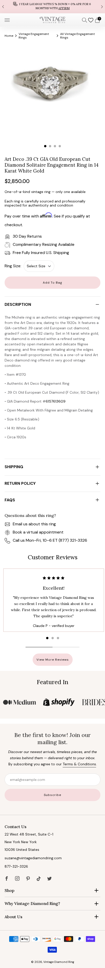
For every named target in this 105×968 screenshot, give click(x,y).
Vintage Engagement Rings (34, 35)
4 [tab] (60, 146)
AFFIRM (64, 8)
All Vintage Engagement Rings (77, 35)
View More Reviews (52, 660)
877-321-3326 (16, 866)
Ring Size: (13, 266)
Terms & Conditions (79, 764)
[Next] (102, 6)
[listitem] (52, 6)
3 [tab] (55, 146)
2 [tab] (50, 146)
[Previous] (3, 6)
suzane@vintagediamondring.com (33, 858)
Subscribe (52, 795)
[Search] (84, 19)
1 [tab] (45, 146)
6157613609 (55, 401)
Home (9, 36)
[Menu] (7, 20)
